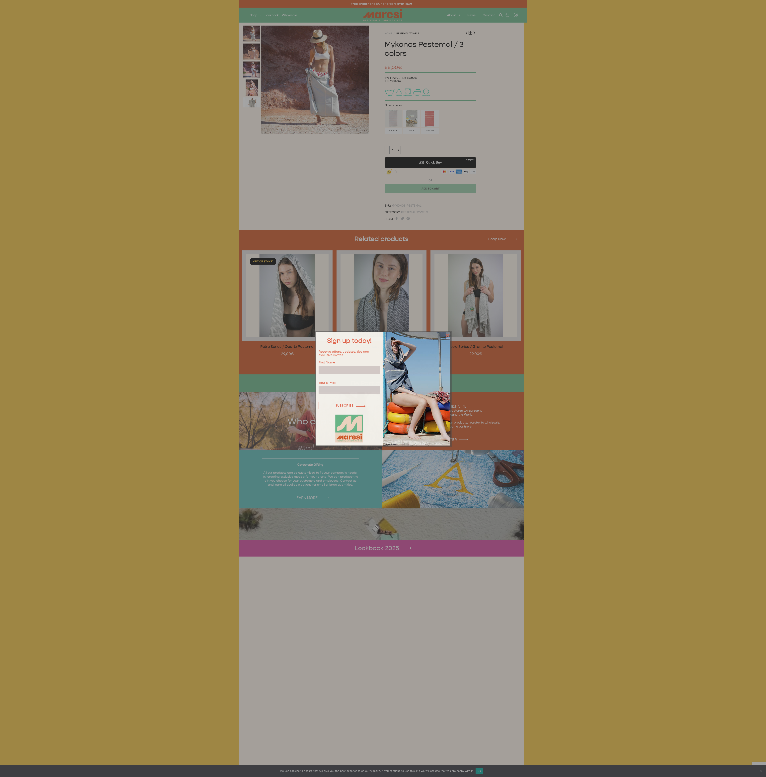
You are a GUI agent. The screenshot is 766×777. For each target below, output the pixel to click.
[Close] (446, 335)
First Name (327, 362)
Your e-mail (327, 383)
